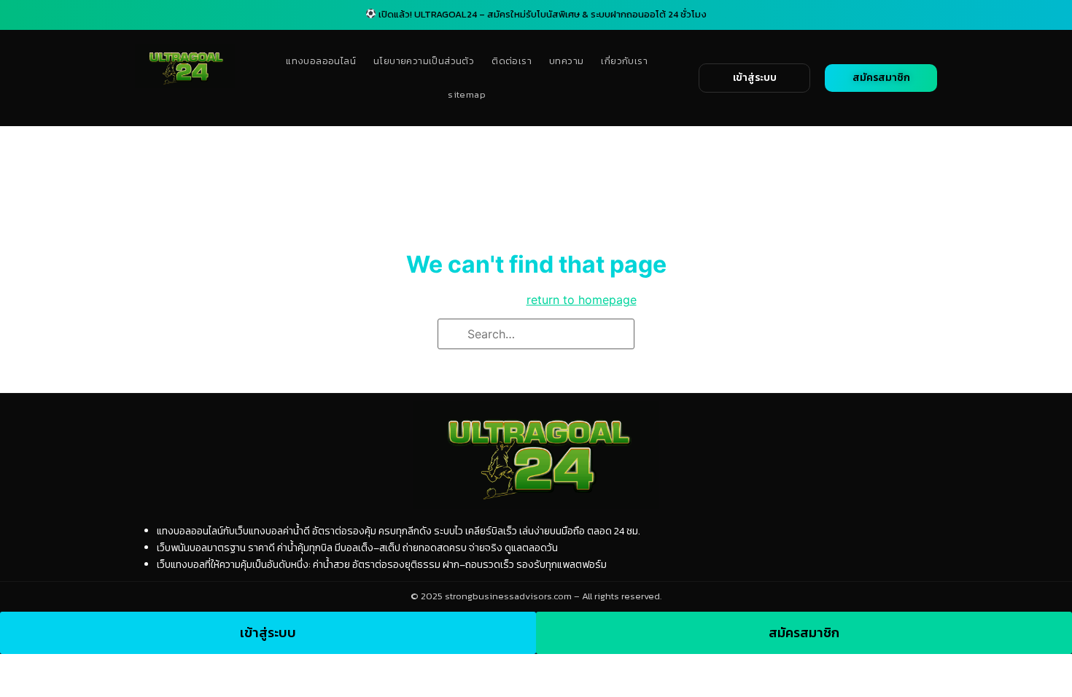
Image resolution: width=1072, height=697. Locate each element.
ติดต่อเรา (512, 61)
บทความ (566, 61)
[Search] (454, 335)
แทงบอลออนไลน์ (321, 61)
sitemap (467, 94)
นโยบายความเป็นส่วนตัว (423, 61)
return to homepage (582, 299)
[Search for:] (536, 334)
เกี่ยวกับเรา (624, 61)
